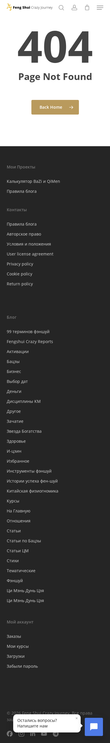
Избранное (18, 461)
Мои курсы (18, 646)
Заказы (14, 636)
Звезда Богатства (24, 431)
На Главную (19, 511)
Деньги (14, 391)
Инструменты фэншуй (29, 471)
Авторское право (24, 234)
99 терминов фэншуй (28, 331)
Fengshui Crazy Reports (30, 341)
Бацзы (13, 361)
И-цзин (14, 451)
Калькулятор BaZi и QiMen (33, 181)
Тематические (21, 570)
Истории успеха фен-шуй (32, 481)
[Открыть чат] (94, 727)
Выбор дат (17, 381)
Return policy (20, 284)
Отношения (19, 521)
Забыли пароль (22, 666)
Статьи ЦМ (18, 550)
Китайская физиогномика (32, 491)
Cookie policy (19, 274)
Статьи (14, 531)
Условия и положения (29, 244)
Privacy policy (20, 264)
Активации (18, 351)
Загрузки (16, 656)
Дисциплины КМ (24, 401)
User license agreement (30, 254)
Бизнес (14, 371)
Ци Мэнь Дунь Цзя (25, 590)
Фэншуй (15, 580)
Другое (14, 411)
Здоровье (16, 441)
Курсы (13, 501)
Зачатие (15, 421)
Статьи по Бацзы (24, 540)
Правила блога (22, 191)
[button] (100, 8)
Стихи (13, 560)
